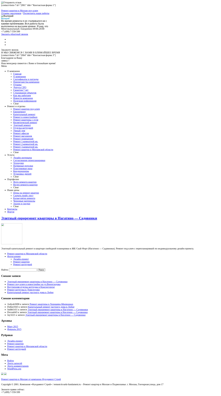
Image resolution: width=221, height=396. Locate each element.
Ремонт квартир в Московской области (27, 253)
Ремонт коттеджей (22, 264)
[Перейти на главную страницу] (2, 374)
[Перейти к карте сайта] (5, 374)
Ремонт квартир (21, 261)
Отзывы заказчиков (11, 13)
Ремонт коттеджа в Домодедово (23, 289)
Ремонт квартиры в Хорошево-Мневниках (51, 304)
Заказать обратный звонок (14, 34)
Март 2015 (12, 326)
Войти (10, 360)
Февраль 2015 (14, 329)
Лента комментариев (18, 366)
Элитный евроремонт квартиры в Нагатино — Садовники (49, 218)
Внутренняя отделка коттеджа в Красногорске (31, 287)
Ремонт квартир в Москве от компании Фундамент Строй (31, 379)
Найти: (4, 269)
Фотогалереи (14, 256)
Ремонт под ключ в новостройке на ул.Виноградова (33, 284)
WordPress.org (14, 368)
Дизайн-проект (21, 259)
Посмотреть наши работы (36, 13)
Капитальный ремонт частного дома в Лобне (30, 292)
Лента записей (14, 363)
